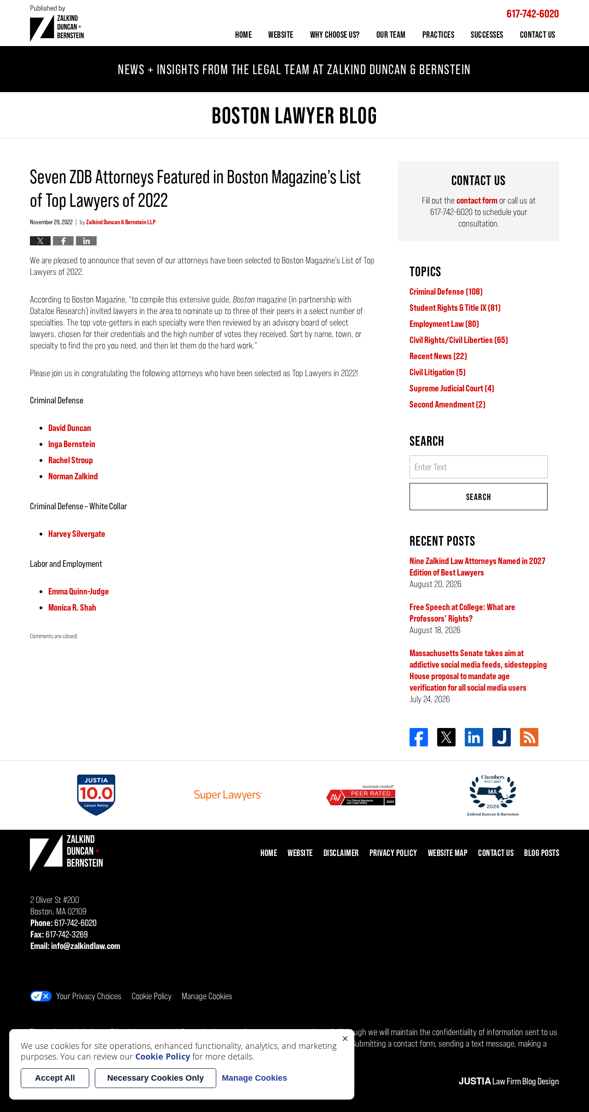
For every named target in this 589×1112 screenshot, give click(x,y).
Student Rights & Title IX (455, 307)
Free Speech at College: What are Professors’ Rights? (462, 612)
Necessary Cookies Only (155, 1078)
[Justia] (501, 737)
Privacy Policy (393, 853)
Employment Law (444, 323)
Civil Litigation (438, 372)
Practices (438, 34)
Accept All (55, 1078)
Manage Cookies (207, 995)
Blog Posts (541, 853)
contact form (476, 200)
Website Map (448, 853)
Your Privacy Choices (88, 995)
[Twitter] (446, 737)
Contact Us (537, 34)
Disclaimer (341, 853)
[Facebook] (419, 737)
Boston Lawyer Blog (57, 23)
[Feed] (529, 737)
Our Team (391, 34)
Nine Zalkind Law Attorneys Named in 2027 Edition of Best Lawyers (477, 566)
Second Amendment (447, 404)
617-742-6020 (533, 13)
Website (281, 34)
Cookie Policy (152, 995)
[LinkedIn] (474, 737)
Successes (487, 34)
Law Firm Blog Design (509, 1081)
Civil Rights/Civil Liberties (459, 339)
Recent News (438, 355)
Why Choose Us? (335, 34)
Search (478, 497)
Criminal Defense (446, 291)
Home (243, 34)
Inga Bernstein (71, 443)
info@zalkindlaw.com (85, 945)
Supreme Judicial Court (452, 388)
